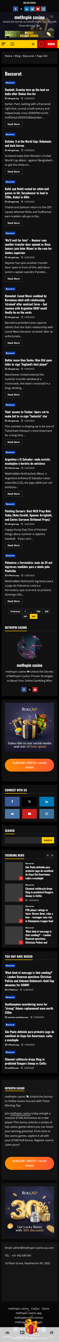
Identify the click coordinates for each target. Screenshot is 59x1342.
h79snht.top (13, 468)
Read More (15, 124)
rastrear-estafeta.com (17, 1017)
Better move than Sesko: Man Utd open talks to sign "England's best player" (28, 362)
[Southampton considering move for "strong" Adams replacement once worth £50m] (29, 997)
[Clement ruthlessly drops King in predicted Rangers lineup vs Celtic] (29, 1052)
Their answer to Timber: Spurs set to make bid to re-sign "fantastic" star (27, 414)
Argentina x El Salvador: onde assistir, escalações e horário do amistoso (27, 461)
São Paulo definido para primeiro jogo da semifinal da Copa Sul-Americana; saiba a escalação (29, 1036)
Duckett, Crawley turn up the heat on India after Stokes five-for (27, 91)
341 (25, 616)
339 (38, 611)
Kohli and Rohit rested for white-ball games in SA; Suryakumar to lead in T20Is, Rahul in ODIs (27, 193)
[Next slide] (52, 855)
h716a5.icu (12, 989)
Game (45, 1308)
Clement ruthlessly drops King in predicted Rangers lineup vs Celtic (14, 871)
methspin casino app (29, 1313)
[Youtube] (35, 689)
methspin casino (29, 17)
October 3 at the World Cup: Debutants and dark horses (28, 143)
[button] (4, 43)
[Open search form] (33, 44)
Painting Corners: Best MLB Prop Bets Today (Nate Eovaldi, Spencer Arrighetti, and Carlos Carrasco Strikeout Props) (28, 515)
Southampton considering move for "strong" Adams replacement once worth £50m (14, 935)
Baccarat (10, 82)
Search (10, 831)
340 (47, 611)
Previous (15, 611)
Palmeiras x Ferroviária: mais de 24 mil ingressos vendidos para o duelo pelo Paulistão (28, 566)
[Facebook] (23, 689)
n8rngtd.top (13, 98)
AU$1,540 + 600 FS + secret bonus (29, 765)
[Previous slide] (48, 855)
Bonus (51, 44)
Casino (35, 1308)
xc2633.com (13, 1068)
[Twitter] (29, 689)
